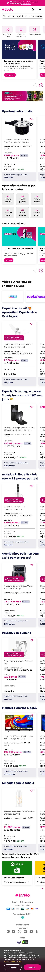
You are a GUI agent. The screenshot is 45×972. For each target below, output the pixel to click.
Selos (22, 938)
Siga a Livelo (22, 928)
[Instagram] (8, 932)
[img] (25, 942)
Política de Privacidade (12, 961)
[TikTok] (14, 932)
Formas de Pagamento (22, 902)
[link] (7, 9)
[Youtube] (31, 932)
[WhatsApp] (20, 932)
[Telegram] (25, 932)
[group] (22, 3)
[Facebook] (37, 932)
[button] (33, 9)
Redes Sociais (22, 924)
